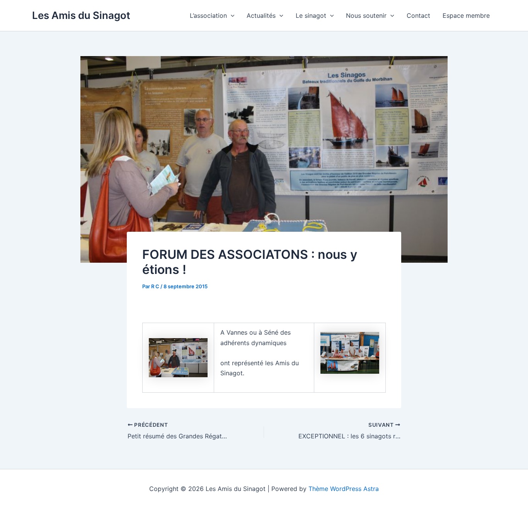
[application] (231, 15)
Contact (418, 15)
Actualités (261, 15)
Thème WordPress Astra (343, 489)
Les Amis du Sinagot (81, 15)
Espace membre (466, 15)
